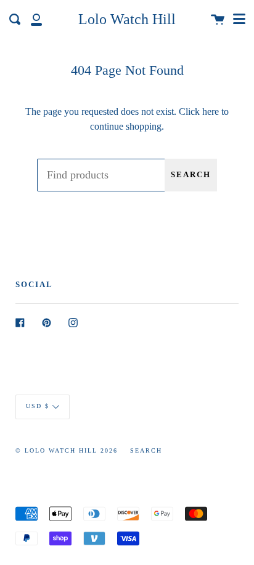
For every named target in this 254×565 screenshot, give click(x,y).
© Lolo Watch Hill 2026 (66, 450)
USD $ (37, 406)
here (210, 111)
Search (191, 174)
